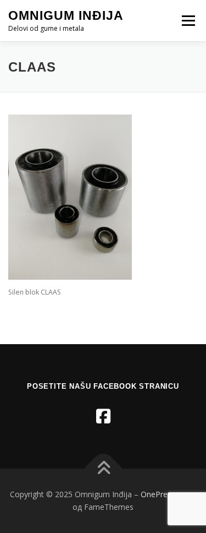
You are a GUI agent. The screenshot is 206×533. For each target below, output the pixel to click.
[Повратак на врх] (103, 468)
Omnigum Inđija (66, 15)
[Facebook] (103, 416)
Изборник (188, 20)
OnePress (158, 494)
